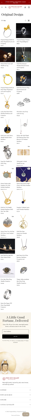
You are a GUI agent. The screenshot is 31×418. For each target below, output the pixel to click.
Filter (4, 20)
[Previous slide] (2, 2)
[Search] (6, 7)
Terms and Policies (15, 415)
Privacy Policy (20, 340)
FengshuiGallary (12, 411)
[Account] (25, 7)
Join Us (15, 336)
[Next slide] (29, 2)
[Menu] (2, 7)
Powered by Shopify (21, 411)
